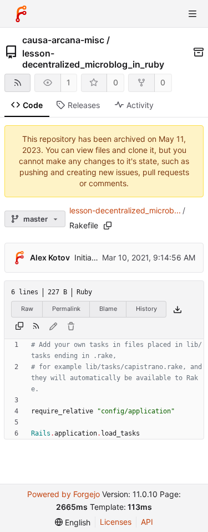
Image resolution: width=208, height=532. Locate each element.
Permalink (66, 309)
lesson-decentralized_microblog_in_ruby (93, 59)
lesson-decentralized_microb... (125, 210)
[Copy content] (19, 326)
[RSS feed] (17, 83)
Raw (27, 309)
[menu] (72, 522)
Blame (108, 309)
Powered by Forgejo (63, 494)
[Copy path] (107, 225)
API (147, 521)
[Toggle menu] (192, 14)
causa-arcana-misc (63, 39)
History (146, 309)
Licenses (115, 521)
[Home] (21, 14)
